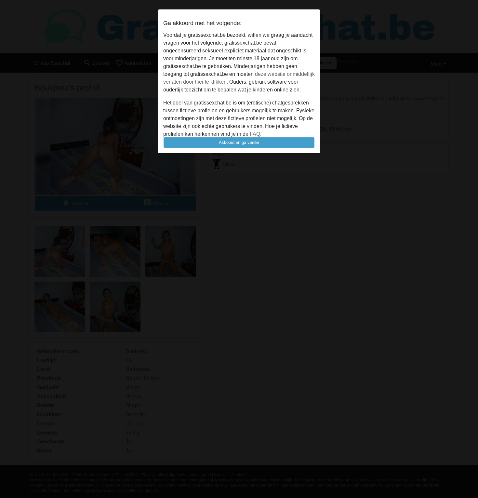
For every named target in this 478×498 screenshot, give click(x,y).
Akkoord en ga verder (239, 142)
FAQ (255, 134)
